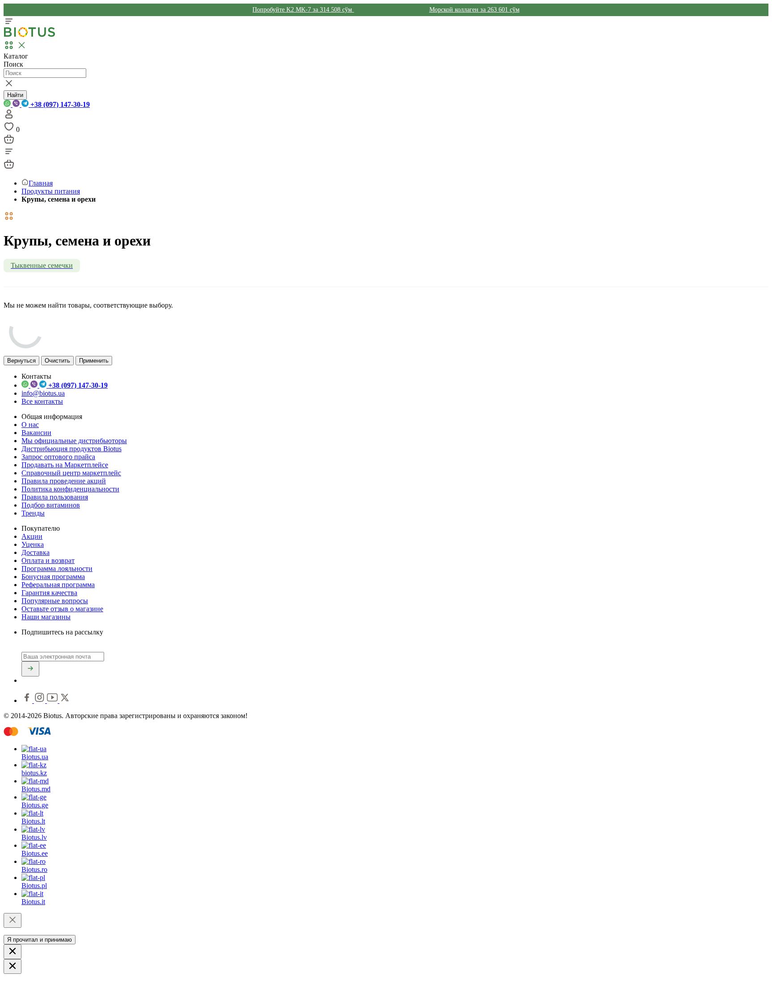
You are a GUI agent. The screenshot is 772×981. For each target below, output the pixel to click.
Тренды (33, 513)
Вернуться (21, 360)
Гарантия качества (49, 592)
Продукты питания (50, 191)
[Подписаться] (30, 669)
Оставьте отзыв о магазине (62, 609)
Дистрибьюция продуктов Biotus (71, 448)
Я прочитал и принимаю (39, 939)
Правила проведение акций (63, 481)
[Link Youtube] (53, 700)
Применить (94, 360)
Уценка (32, 544)
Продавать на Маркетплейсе (64, 465)
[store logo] (29, 35)
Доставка (35, 552)
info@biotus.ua (43, 393)
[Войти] (9, 117)
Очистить (57, 360)
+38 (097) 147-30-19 (59, 104)
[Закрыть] (12, 920)
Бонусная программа (53, 576)
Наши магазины (46, 617)
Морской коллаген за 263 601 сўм (474, 9)
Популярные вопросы (54, 601)
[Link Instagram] (40, 700)
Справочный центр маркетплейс (71, 473)
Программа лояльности (56, 568)
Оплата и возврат (48, 560)
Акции (31, 536)
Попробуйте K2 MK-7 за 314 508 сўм (303, 9)
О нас (30, 424)
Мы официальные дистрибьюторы (74, 440)
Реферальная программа (58, 584)
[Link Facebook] (27, 700)
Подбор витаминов (50, 505)
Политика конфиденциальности (70, 489)
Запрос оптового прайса (58, 457)
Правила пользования (54, 497)
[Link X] (64, 700)
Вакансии (36, 432)
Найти (15, 95)
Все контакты (42, 401)
